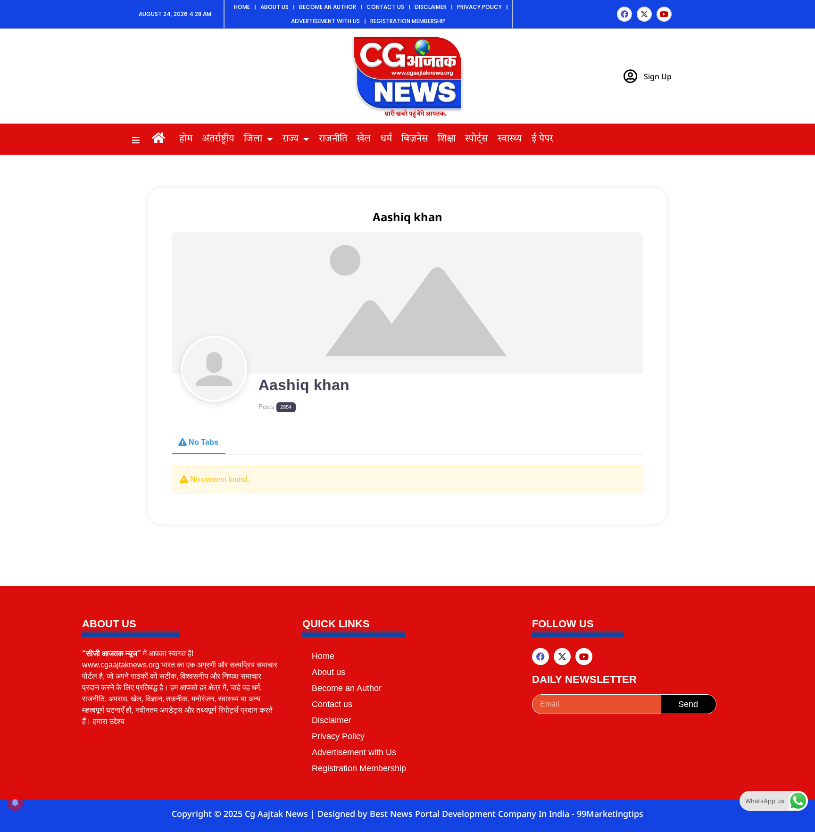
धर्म (386, 139)
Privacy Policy (479, 7)
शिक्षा (447, 139)
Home (242, 7)
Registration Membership (408, 21)
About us (274, 7)
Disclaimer (431, 7)
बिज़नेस (414, 139)
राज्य (291, 139)
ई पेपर (542, 139)
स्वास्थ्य (510, 139)
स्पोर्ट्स (476, 139)
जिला (253, 139)
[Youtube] (664, 14)
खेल (364, 139)
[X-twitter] (644, 14)
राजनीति (333, 139)
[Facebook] (624, 14)
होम (185, 139)
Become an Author (327, 7)
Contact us (385, 7)
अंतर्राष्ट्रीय (218, 139)
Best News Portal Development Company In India (471, 813)
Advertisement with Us (325, 21)
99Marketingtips (610, 813)
